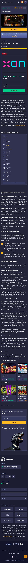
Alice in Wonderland (20, 125)
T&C (18, 553)
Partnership (16, 550)
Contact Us (9, 550)
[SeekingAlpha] (7, 520)
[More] (25, 556)
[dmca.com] (8, 544)
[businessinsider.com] (7, 514)
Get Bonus (14, 90)
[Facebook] (9, 476)
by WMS (4, 12)
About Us (4, 550)
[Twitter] (6, 476)
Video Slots (9, 149)
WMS (7, 145)
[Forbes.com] (21, 509)
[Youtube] (2, 476)
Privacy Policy (12, 553)
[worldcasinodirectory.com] (21, 514)
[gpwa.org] (16, 544)
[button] (6, 379)
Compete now (14, 36)
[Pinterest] (13, 476)
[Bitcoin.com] (7, 509)
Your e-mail (6, 418)
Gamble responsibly (7, 536)
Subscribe (14, 422)
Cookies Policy (23, 550)
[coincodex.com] (21, 520)
